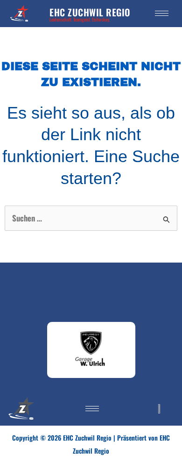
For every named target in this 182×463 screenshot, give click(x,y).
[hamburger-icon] (161, 13)
